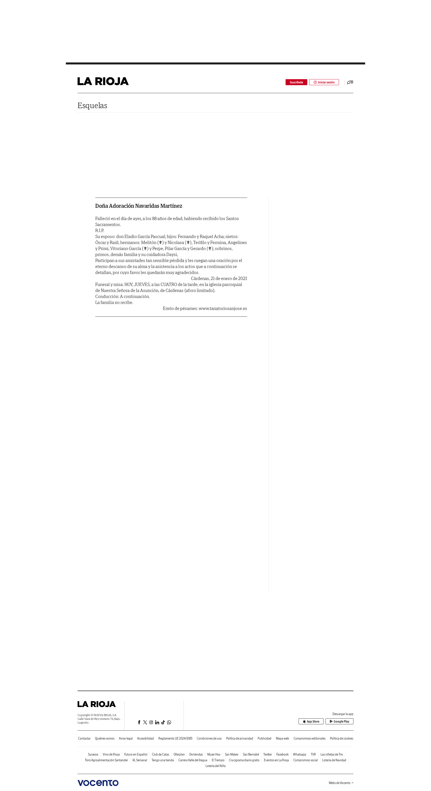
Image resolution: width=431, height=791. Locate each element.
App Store (313, 721)
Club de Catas (160, 754)
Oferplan (179, 754)
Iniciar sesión (326, 82)
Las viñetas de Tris (332, 754)
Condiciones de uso (209, 738)
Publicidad (264, 738)
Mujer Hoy (213, 754)
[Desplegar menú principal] (350, 82)
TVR (313, 754)
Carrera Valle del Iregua (192, 760)
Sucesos (93, 754)
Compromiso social (305, 760)
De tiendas (196, 754)
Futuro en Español (135, 754)
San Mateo (231, 754)
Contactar (84, 738)
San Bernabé (251, 754)
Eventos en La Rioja (276, 760)
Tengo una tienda (163, 760)
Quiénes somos (104, 738)
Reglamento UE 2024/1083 (175, 738)
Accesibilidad (145, 738)
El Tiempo (218, 760)
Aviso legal (126, 738)
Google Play (341, 721)
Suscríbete (296, 82)
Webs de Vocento (339, 783)
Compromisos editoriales (309, 738)
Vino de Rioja (111, 754)
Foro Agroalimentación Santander (106, 760)
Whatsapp (299, 754)
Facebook (282, 754)
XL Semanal (139, 760)
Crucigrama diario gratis (244, 760)
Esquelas (92, 105)
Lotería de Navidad (334, 760)
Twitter (267, 754)
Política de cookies (341, 738)
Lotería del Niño (216, 766)
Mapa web (282, 738)
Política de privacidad (239, 738)
